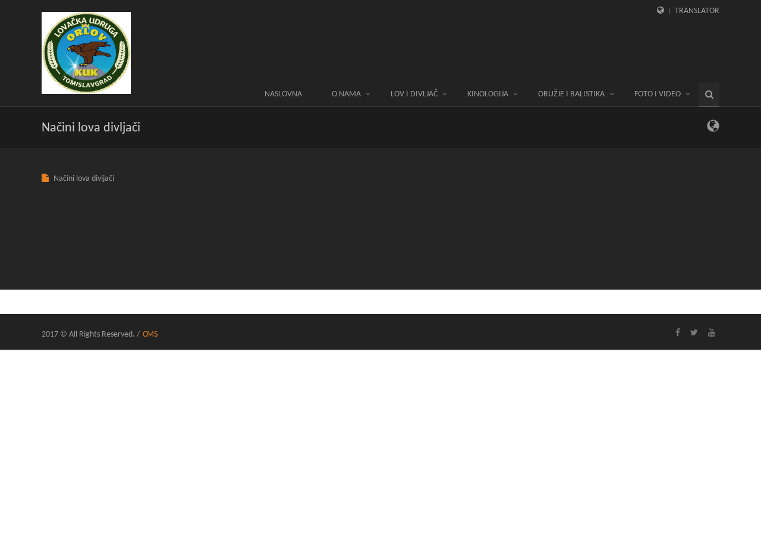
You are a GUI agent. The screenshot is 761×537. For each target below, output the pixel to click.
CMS (150, 334)
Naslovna (283, 94)
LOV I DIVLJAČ (414, 94)
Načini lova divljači (84, 178)
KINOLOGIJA (487, 94)
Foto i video (657, 94)
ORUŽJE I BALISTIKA (571, 94)
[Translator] (713, 129)
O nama (346, 94)
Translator (697, 11)
